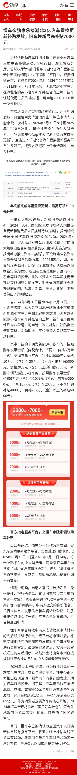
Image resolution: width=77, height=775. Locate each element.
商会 (6, 19)
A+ (66, 49)
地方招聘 (38, 766)
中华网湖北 (9, 49)
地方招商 (49, 764)
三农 (19, 19)
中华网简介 (28, 764)
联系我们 (48, 766)
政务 (6, 15)
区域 (19, 15)
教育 (45, 15)
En (66, 5)
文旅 (32, 15)
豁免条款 (29, 766)
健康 (32, 19)
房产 (71, 15)
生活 (45, 19)
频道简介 (39, 764)
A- (72, 49)
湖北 (24, 5)
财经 (58, 15)
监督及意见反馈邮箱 (51, 768)
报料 (58, 19)
